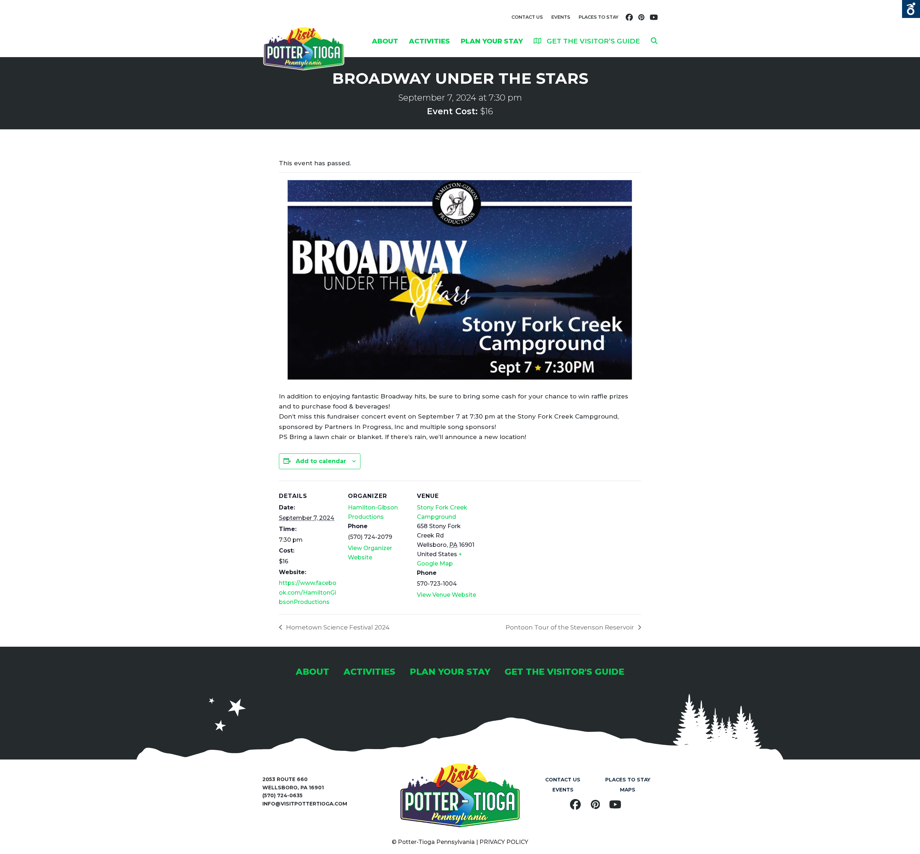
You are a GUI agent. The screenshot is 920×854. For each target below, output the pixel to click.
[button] (654, 41)
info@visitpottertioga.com (304, 804)
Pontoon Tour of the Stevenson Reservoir (570, 627)
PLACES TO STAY (598, 17)
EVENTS (560, 17)
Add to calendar (321, 461)
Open (911, 9)
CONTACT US (527, 17)
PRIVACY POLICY (503, 842)
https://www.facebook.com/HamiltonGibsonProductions (307, 592)
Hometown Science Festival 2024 (337, 627)
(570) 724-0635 (282, 795)
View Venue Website (446, 594)
